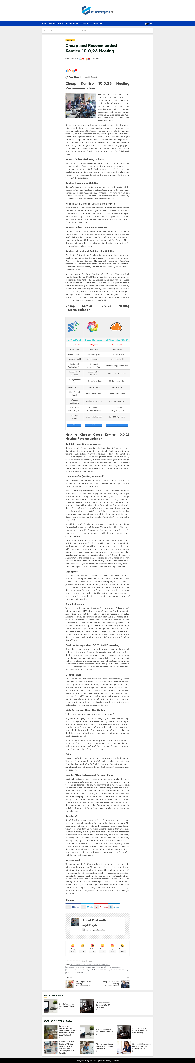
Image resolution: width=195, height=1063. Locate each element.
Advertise (85, 24)
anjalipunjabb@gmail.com (96, 930)
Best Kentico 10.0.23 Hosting (101, 964)
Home (44, 24)
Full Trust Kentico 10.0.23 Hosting (95, 967)
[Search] (151, 24)
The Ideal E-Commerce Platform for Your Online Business (124, 1047)
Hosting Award (72, 24)
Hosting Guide (55, 24)
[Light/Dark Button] (147, 24)
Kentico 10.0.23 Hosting (114, 967)
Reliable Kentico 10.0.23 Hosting (100, 970)
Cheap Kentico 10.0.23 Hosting (75, 967)
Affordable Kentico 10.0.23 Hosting (81, 964)
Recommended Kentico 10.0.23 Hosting (77, 970)
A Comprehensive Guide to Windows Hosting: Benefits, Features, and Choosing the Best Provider (50, 1047)
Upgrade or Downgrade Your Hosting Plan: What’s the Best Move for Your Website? (50, 1032)
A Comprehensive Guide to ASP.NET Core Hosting (87, 1006)
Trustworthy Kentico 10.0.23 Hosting (76, 973)
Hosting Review (70, 40)
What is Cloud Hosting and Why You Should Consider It (87, 1047)
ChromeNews (104, 1061)
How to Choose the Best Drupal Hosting (50, 1006)
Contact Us (97, 24)
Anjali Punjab (71, 58)
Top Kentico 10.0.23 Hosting (119, 970)
